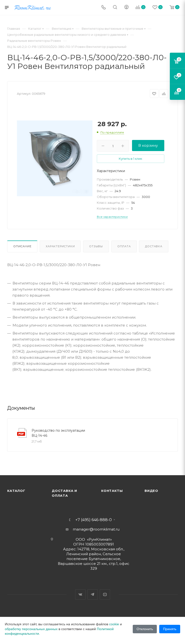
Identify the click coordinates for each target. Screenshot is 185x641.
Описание (22, 246)
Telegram (92, 594)
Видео (151, 491)
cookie (114, 624)
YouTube (105, 594)
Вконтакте (80, 594)
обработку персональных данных (31, 629)
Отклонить (145, 629)
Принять (169, 629)
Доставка (153, 246)
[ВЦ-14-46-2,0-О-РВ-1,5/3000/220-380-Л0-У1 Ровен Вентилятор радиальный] (54, 158)
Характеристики (60, 246)
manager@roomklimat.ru (96, 529)
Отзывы (96, 246)
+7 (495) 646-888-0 (93, 520)
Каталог (16, 491)
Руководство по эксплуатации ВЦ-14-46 (58, 433)
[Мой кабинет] (126, 7)
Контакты (112, 491)
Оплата (124, 246)
